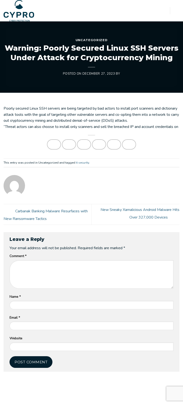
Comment (18, 255)
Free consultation (142, 396)
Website (16, 338)
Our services (36, 396)
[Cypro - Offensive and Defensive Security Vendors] (22, 10)
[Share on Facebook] (69, 144)
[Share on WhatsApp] (54, 144)
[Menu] (176, 10)
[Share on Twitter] (84, 144)
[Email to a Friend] (99, 144)
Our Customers (85, 396)
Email (15, 317)
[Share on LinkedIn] (129, 144)
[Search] (165, 10)
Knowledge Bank (113, 396)
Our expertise (60, 396)
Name (15, 296)
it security (82, 163)
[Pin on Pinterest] (114, 144)
